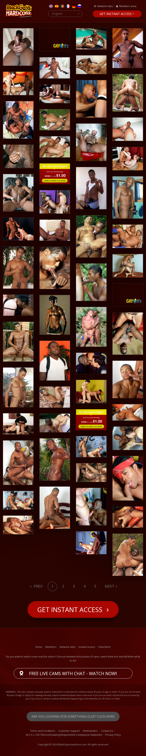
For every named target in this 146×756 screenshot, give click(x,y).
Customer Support (69, 730)
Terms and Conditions (42, 730)
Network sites (105, 6)
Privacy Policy (113, 734)
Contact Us (107, 730)
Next (109, 586)
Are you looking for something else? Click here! (73, 716)
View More (104, 647)
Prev (38, 586)
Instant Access (87, 647)
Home (38, 647)
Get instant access (116, 14)
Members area (127, 6)
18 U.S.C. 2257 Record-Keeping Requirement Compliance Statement (63, 734)
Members (50, 647)
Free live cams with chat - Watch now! (73, 673)
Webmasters (90, 730)
